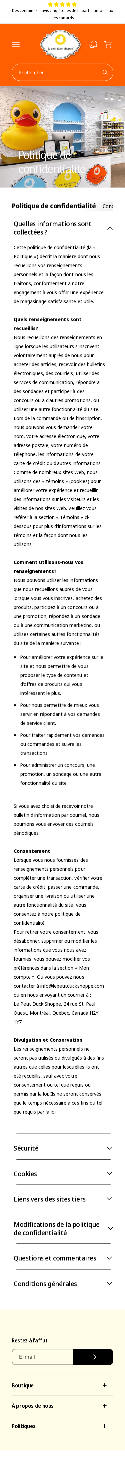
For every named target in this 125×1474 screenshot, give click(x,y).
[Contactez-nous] (93, 44)
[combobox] (62, 72)
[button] (15, 44)
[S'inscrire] (93, 1357)
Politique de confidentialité (54, 205)
